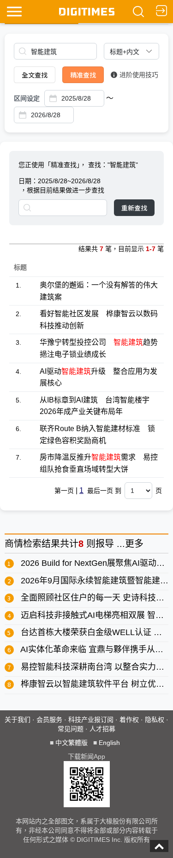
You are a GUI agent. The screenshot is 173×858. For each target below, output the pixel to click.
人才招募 (102, 728)
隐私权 (154, 719)
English (109, 742)
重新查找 (134, 207)
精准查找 (83, 74)
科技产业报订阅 (90, 719)
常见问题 (71, 728)
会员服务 (49, 719)
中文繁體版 (71, 742)
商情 (14, 544)
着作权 (129, 719)
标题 (20, 267)
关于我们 (17, 719)
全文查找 (35, 74)
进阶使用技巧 (138, 74)
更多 (134, 544)
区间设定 (27, 98)
